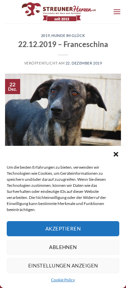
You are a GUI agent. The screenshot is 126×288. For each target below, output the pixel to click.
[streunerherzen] (59, 12)
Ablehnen (63, 247)
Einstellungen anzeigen (63, 265)
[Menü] (117, 11)
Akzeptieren (63, 228)
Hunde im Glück (68, 35)
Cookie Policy (63, 279)
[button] (116, 154)
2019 (45, 35)
